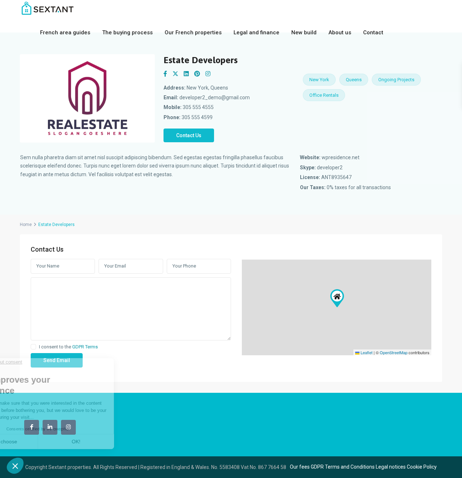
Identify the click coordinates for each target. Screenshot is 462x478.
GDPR (317, 467)
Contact (373, 32)
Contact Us (188, 135)
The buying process (127, 32)
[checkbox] (33, 346)
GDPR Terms (85, 346)
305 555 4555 (198, 107)
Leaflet (365, 352)
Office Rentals (324, 95)
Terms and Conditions (350, 467)
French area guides (65, 32)
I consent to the (68, 346)
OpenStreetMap (393, 352)
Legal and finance (256, 32)
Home (26, 224)
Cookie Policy (422, 467)
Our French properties (193, 32)
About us (339, 32)
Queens (354, 79)
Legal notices (391, 467)
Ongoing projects (396, 79)
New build (304, 32)
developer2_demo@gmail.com (214, 97)
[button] (337, 298)
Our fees (300, 467)
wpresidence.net (340, 157)
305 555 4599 (197, 117)
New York (319, 79)
